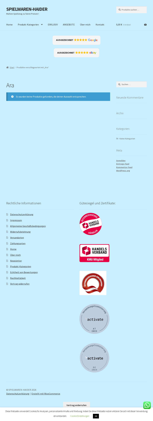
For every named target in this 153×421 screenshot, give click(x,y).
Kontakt (100, 24)
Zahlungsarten (17, 243)
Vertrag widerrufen (19, 283)
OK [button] (96, 416)
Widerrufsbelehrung (20, 231)
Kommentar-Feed (124, 167)
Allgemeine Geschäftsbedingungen (28, 226)
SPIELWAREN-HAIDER (26, 9)
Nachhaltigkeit (18, 278)
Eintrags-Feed (122, 164)
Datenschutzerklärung (21, 214)
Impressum (16, 220)
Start (12, 67)
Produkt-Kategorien (28, 24)
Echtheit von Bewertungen (24, 272)
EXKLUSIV (53, 24)
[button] (77, 40)
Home (9, 24)
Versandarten (17, 237)
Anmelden (121, 160)
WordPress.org (123, 170)
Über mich (85, 24)
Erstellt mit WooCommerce (46, 393)
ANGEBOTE (69, 24)
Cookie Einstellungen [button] (79, 416)
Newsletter (16, 260)
